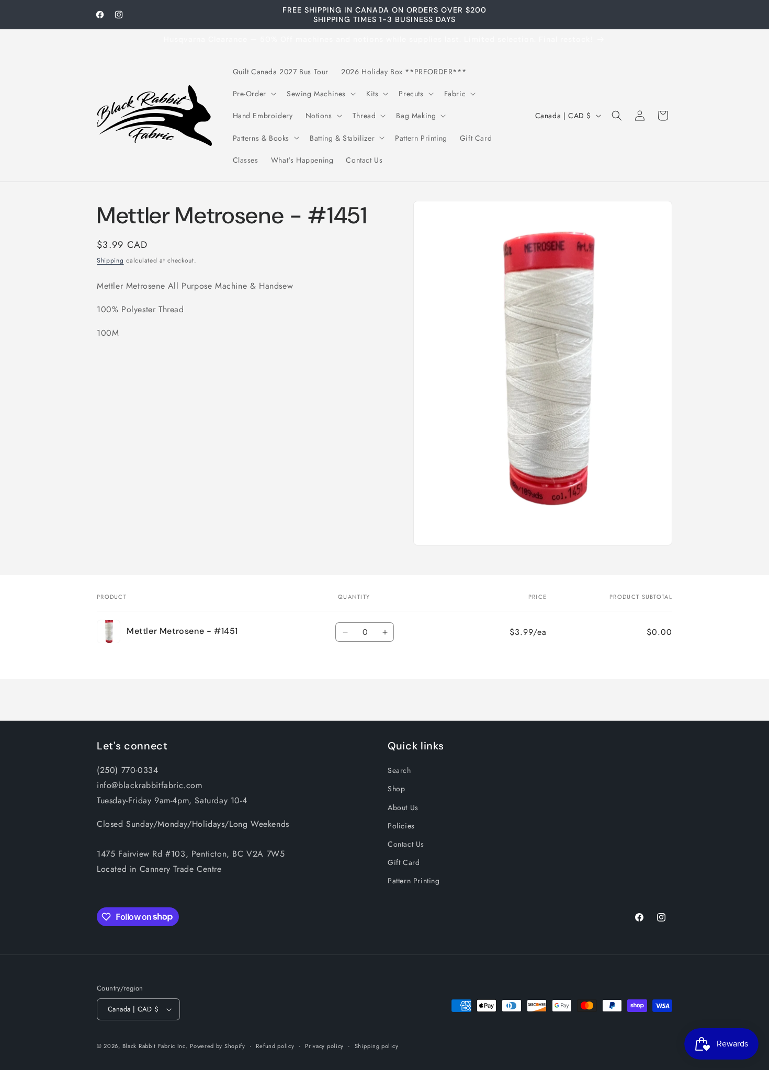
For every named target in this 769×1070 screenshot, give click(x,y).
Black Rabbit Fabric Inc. (155, 1046)
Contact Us (406, 844)
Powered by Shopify (217, 1046)
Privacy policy (324, 1046)
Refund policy (275, 1046)
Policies (401, 826)
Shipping (110, 260)
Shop (396, 788)
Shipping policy (377, 1046)
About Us (403, 807)
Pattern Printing (414, 880)
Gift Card (404, 862)
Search (399, 770)
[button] (253, 94)
